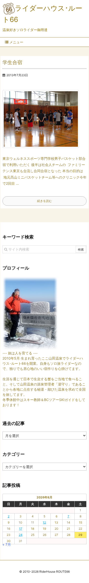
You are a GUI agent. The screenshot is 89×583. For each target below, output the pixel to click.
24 (20, 535)
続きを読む (44, 201)
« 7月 (6, 544)
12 (44, 522)
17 (20, 528)
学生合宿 (12, 62)
